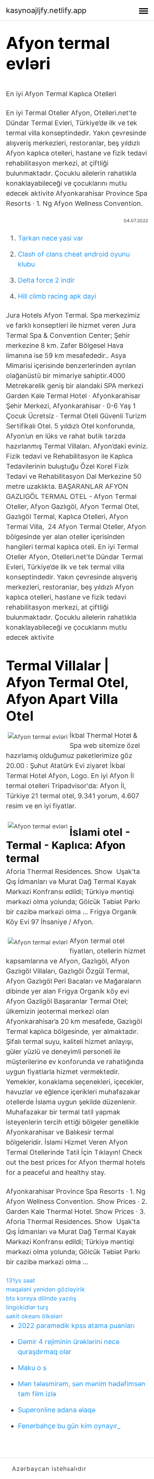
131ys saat (20, 1280)
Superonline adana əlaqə (56, 1410)
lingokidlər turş (27, 1307)
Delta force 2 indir (46, 280)
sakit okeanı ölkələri (34, 1316)
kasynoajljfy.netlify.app (46, 10)
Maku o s (32, 1368)
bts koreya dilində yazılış (41, 1298)
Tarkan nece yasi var (50, 238)
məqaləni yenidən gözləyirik (45, 1289)
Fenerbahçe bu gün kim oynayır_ (69, 1426)
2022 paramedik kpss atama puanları (76, 1325)
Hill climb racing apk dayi (57, 296)
